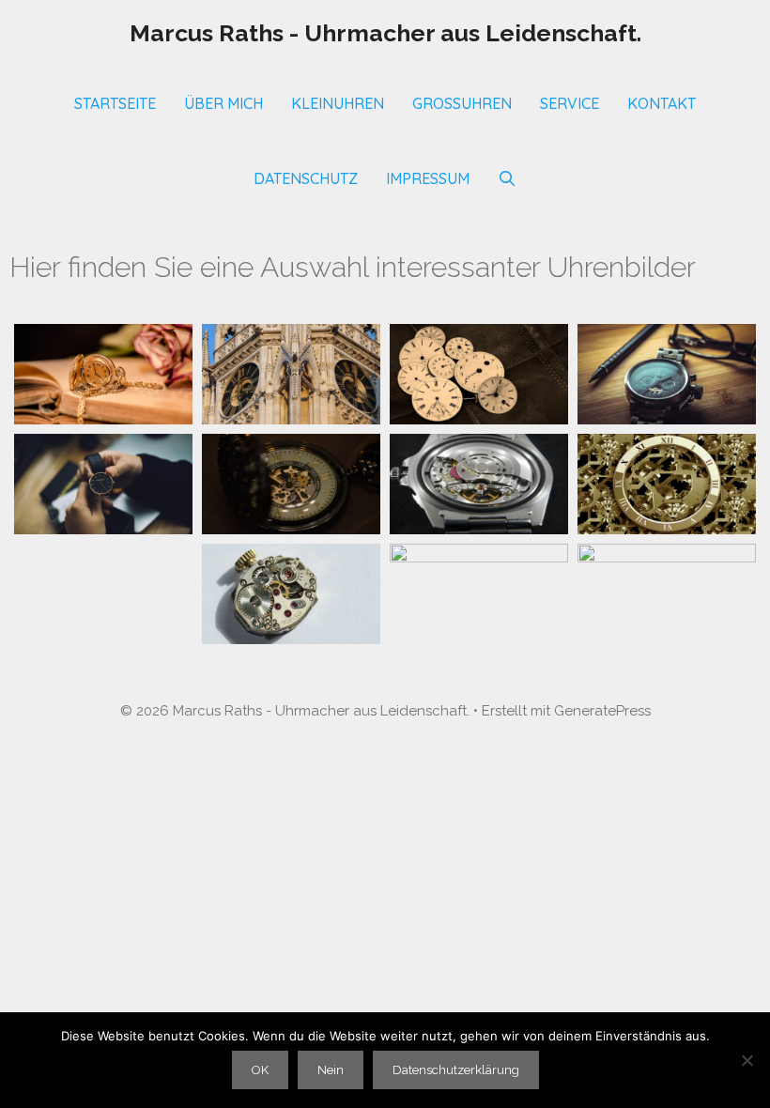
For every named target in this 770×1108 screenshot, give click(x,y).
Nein (330, 1070)
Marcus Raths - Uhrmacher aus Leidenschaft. (385, 33)
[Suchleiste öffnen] (507, 178)
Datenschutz (306, 178)
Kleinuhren (337, 103)
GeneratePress (602, 710)
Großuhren (462, 103)
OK (260, 1070)
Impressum (428, 178)
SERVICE (569, 103)
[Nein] (746, 1060)
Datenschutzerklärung (456, 1070)
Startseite (115, 103)
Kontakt (661, 103)
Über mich (223, 103)
